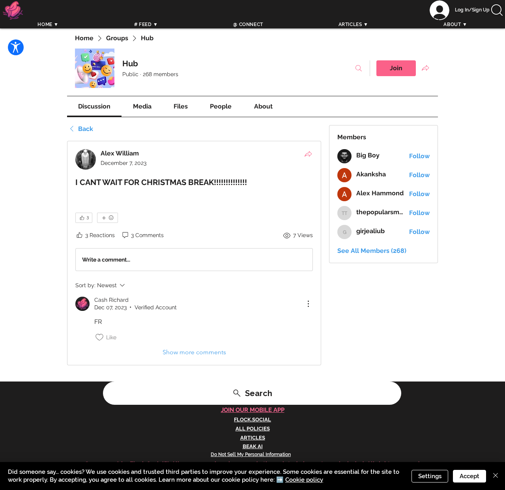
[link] (94, 106)
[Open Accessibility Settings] (16, 47)
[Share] (308, 154)
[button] (497, 10)
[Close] (495, 476)
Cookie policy (304, 479)
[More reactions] (107, 218)
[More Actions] (308, 304)
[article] (194, 253)
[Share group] (425, 68)
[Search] (437, 18)
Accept (469, 476)
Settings (429, 476)
